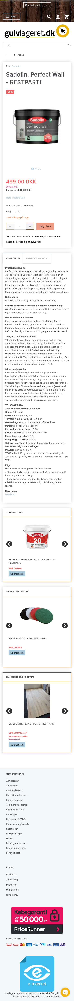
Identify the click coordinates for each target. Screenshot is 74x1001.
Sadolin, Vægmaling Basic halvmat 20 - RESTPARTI (33, 561)
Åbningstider (12, 780)
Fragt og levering (14, 790)
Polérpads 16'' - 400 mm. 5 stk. (27, 638)
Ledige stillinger (14, 833)
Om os (9, 838)
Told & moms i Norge (16, 804)
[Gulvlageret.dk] (37, 30)
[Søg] (69, 45)
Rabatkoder (12, 828)
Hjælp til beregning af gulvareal (23, 241)
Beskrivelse (13, 258)
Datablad (10, 494)
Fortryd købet (13, 852)
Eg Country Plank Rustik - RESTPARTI (31, 723)
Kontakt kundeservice (37, 5)
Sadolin (16, 66)
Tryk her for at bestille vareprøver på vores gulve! (33, 236)
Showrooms (12, 785)
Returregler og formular (18, 823)
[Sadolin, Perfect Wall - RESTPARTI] (37, 125)
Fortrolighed (12, 814)
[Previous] (9, 544)
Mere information (15, 197)
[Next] (65, 544)
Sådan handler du (15, 809)
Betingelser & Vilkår (16, 819)
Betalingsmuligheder (16, 843)
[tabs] (49, 16)
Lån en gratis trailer (16, 847)
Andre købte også (37, 258)
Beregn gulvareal (14, 799)
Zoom (38, 169)
